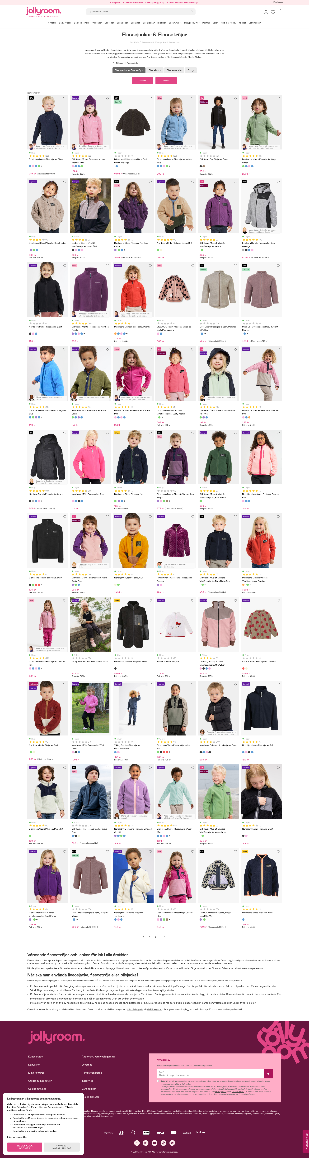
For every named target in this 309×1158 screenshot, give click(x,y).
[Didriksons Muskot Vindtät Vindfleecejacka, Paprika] (243, 585)
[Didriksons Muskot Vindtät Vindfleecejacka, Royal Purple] (30, 919)
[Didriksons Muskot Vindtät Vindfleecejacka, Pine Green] (202, 250)
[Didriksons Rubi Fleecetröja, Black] (76, 836)
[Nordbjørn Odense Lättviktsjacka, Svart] (201, 752)
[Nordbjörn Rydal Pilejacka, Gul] (161, 250)
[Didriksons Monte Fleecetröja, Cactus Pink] (161, 501)
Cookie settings (37, 1089)
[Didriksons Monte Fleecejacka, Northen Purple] (73, 333)
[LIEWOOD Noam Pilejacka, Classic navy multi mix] (161, 333)
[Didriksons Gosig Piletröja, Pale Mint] (30, 836)
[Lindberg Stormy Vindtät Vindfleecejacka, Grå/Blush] (76, 250)
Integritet (87, 1080)
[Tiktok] (163, 1143)
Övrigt (191, 70)
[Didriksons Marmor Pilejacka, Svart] (115, 668)
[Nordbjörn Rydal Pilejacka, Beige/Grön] (158, 250)
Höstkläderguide (135, 1009)
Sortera (166, 80)
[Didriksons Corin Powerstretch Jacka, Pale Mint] (201, 417)
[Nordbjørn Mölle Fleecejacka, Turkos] (81, 501)
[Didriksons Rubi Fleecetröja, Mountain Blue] (73, 836)
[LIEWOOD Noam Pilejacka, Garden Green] (204, 919)
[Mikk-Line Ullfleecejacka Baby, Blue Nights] (202, 333)
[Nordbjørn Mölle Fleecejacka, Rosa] (73, 501)
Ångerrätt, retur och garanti (98, 1056)
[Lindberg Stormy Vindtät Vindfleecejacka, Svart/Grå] (73, 250)
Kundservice (278, 2)
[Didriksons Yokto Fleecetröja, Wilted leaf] (33, 585)
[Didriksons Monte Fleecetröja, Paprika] (249, 417)
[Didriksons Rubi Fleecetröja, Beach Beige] (79, 836)
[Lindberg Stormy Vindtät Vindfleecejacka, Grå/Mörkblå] (79, 250)
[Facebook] (137, 1143)
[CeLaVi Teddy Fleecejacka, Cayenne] (243, 668)
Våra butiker (89, 1089)
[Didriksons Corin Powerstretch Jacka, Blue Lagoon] (207, 417)
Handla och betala (92, 1072)
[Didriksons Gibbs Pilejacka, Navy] (34, 250)
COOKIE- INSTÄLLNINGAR (62, 1147)
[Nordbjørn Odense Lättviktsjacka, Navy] (203, 752)
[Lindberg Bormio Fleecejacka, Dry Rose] (252, 250)
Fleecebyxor (155, 70)
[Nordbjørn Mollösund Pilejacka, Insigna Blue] (39, 417)
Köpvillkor (34, 1064)
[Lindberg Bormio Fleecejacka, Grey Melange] (243, 250)
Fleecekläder (147, 42)
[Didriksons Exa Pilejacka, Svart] (201, 166)
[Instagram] (146, 1143)
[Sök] (192, 11)
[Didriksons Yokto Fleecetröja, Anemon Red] (36, 585)
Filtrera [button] (143, 80)
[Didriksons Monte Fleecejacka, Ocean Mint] (158, 836)
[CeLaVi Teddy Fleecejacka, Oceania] (246, 668)
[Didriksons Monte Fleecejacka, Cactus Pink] (115, 417)
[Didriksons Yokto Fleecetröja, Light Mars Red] (39, 585)
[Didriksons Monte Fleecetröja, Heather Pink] (243, 417)
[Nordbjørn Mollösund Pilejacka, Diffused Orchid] (36, 417)
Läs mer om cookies (17, 1137)
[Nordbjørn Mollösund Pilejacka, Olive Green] (33, 417)
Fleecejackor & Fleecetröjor (167, 42)
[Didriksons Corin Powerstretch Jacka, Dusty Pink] (203, 417)
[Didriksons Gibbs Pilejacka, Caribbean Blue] (37, 250)
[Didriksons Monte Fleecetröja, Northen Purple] (158, 501)
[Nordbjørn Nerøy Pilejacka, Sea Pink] (246, 836)
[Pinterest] (172, 1143)
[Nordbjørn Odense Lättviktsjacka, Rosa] (207, 752)
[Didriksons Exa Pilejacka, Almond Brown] (203, 166)
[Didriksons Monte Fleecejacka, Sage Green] (39, 166)
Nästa (164, 937)
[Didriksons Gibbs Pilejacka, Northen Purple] (31, 250)
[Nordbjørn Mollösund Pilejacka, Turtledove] (246, 501)
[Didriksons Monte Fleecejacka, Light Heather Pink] (33, 166)
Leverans (87, 1064)
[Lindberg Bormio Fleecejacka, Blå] (249, 250)
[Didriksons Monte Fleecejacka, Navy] (30, 166)
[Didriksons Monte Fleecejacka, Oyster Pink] (30, 668)
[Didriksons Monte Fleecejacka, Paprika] (115, 333)
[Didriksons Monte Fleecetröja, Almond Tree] (167, 501)
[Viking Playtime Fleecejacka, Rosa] (118, 752)
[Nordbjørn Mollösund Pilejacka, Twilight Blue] (249, 501)
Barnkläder (134, 42)
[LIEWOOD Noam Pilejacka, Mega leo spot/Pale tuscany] (158, 333)
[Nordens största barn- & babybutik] (43, 10)
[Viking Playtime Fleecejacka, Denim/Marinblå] (115, 752)
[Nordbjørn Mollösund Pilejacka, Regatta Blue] (30, 417)
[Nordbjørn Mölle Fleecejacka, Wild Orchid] (33, 333)
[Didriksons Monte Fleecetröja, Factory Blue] (246, 417)
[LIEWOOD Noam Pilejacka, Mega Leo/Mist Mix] (201, 919)
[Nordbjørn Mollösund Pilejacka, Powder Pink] (243, 501)
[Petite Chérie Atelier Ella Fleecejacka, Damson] (158, 585)
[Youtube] (154, 1143)
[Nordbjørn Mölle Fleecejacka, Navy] (36, 333)
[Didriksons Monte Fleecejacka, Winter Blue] (36, 166)
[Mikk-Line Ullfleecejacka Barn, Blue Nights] (117, 166)
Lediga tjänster (90, 1097)
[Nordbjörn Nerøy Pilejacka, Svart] (243, 836)
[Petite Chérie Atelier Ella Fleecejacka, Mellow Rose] (161, 585)
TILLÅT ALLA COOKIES (25, 1147)
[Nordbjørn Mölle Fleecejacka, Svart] (30, 333)
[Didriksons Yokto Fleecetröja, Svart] (30, 585)
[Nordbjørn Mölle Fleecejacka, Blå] (76, 501)
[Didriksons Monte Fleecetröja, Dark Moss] (164, 501)
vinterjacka (200, 963)
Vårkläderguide (154, 1009)
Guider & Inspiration (40, 1080)
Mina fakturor (36, 1072)
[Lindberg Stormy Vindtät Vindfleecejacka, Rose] (81, 250)
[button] (273, 12)
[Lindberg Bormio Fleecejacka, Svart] (246, 250)
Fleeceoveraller (174, 70)
